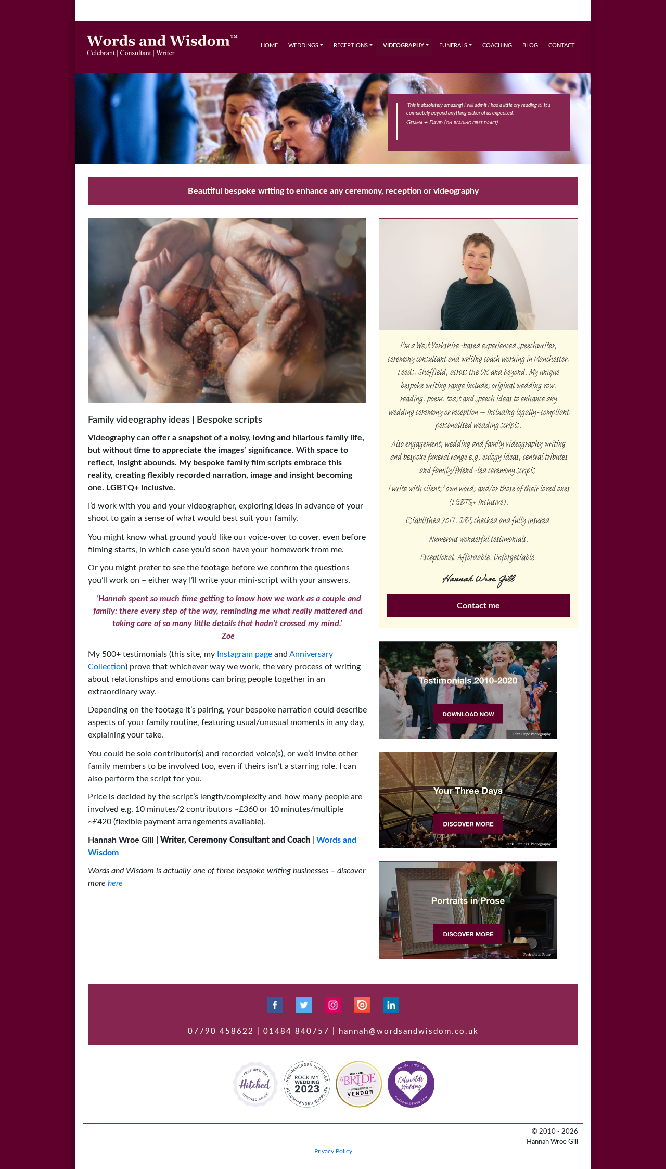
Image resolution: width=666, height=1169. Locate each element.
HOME (269, 45)
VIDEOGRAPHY (403, 45)
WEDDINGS (303, 45)
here (115, 883)
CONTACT (561, 45)
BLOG (530, 45)
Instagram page (244, 654)
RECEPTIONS (351, 45)
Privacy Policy (333, 1151)
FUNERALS (453, 45)
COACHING (497, 45)
